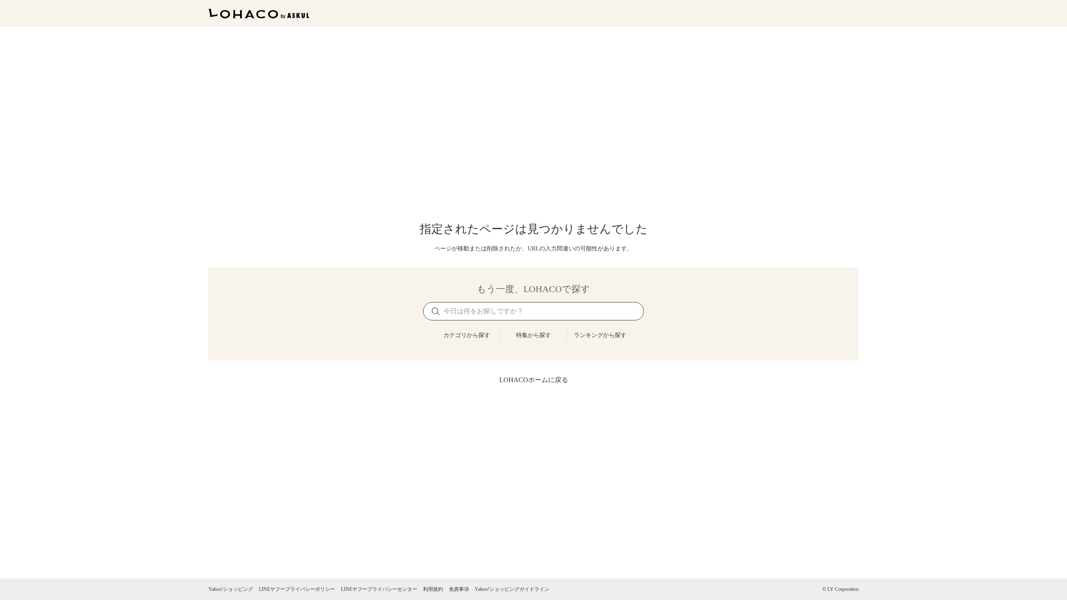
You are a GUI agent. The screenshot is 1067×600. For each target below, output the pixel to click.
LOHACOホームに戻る (533, 379)
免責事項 (459, 589)
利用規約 (433, 589)
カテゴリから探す (466, 335)
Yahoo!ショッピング (230, 589)
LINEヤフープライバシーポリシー (297, 589)
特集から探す (533, 335)
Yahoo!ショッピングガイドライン (512, 589)
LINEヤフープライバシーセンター (379, 589)
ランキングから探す (600, 335)
